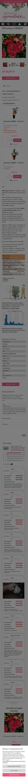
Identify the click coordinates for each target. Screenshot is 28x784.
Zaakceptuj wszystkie (14, 774)
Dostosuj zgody (14, 770)
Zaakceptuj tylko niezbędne (14, 766)
